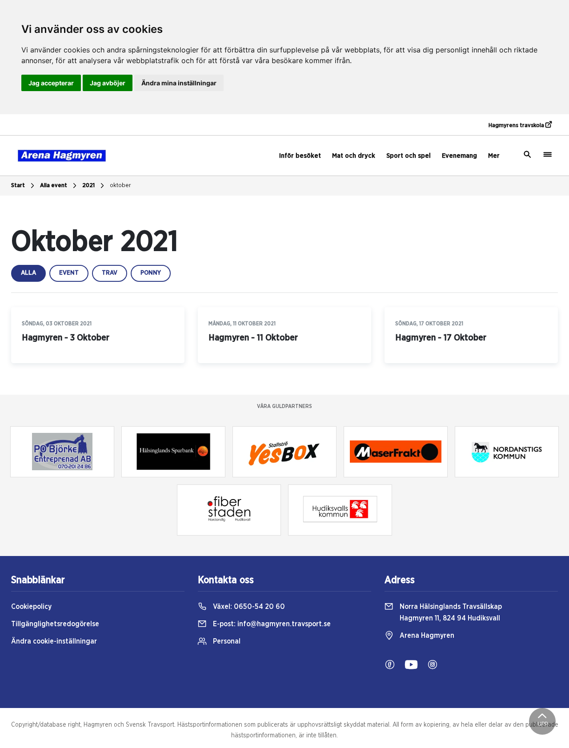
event (69, 273)
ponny (150, 273)
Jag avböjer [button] (107, 83)
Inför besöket (300, 155)
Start (18, 185)
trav (109, 273)
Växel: (248, 606)
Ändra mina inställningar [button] (178, 83)
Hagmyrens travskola (517, 125)
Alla (28, 273)
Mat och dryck (353, 155)
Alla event (53, 185)
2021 (88, 185)
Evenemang (459, 155)
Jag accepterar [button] (51, 83)
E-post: (271, 624)
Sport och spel (408, 155)
